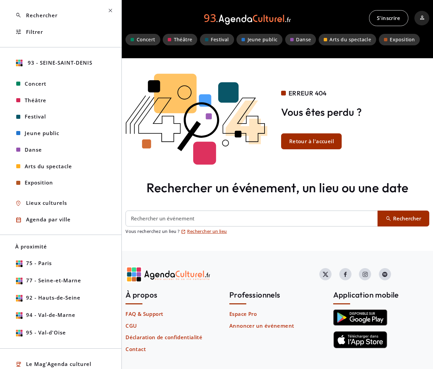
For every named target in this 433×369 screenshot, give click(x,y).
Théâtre (183, 40)
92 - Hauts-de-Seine (53, 297)
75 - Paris (39, 263)
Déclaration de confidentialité (164, 337)
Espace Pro (243, 313)
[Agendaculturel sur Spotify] (385, 274)
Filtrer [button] (29, 32)
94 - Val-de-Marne (50, 314)
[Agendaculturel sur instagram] (365, 274)
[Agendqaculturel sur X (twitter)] (325, 274)
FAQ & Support (144, 313)
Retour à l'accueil (311, 141)
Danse (303, 40)
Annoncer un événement (261, 325)
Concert (146, 40)
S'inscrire (388, 18)
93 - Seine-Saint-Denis (59, 62)
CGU (131, 325)
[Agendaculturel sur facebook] (345, 274)
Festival (220, 40)
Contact (136, 349)
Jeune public (263, 40)
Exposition (402, 40)
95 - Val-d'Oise (46, 332)
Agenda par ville (43, 220)
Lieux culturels (41, 203)
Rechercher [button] (36, 15)
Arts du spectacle (350, 40)
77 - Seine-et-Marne (53, 280)
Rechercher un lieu (204, 231)
